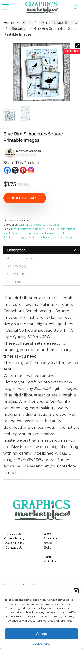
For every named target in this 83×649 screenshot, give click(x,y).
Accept (41, 634)
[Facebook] (7, 170)
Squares (18, 29)
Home (8, 23)
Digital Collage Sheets (59, 23)
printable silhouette (40, 237)
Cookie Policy (41, 643)
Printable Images (14, 237)
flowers (16, 233)
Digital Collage (55, 228)
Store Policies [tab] (18, 274)
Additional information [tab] (25, 258)
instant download (34, 233)
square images (64, 237)
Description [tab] (16, 250)
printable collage (58, 233)
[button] (76, 590)
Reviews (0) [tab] (16, 266)
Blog (47, 533)
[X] (15, 170)
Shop (26, 23)
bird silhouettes (21, 228)
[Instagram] (30, 170)
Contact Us (13, 547)
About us (14, 533)
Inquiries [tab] (14, 282)
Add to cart (25, 198)
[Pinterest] (23, 170)
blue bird (38, 228)
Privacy (9, 538)
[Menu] (5, 7)
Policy (19, 538)
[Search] (75, 7)
